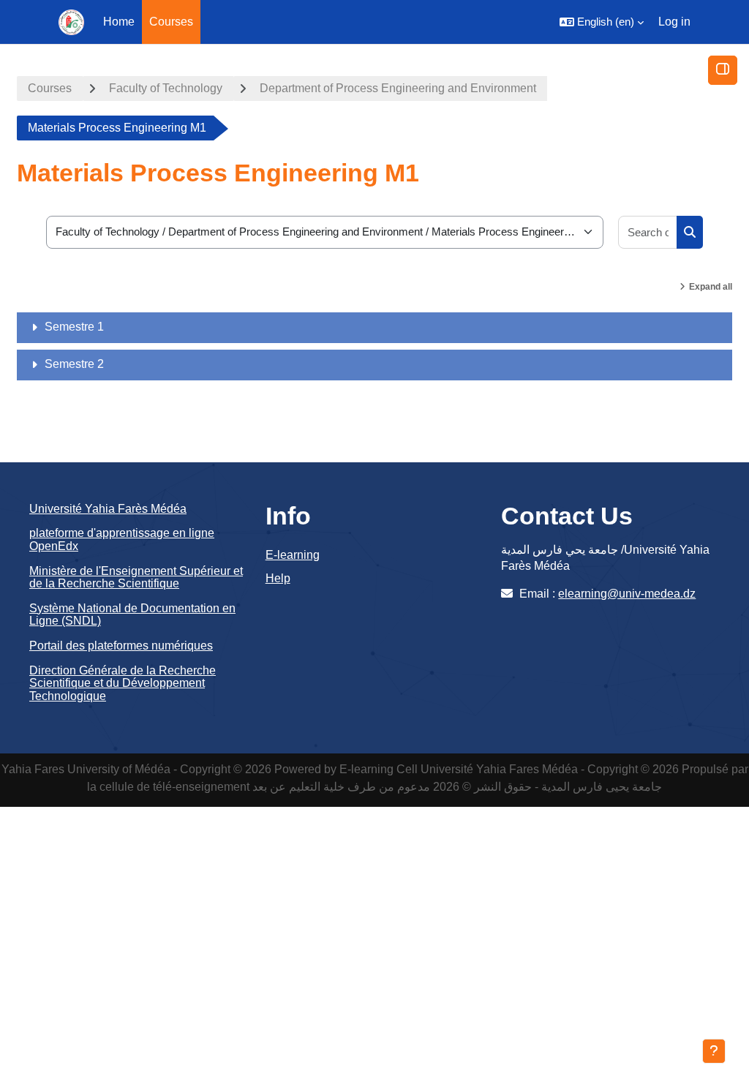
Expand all (710, 287)
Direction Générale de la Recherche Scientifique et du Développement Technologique (122, 683)
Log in (674, 21)
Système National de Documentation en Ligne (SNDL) (132, 615)
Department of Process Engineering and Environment (398, 88)
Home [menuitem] (119, 21)
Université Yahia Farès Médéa (108, 509)
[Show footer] (714, 1051)
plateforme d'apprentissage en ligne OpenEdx (121, 539)
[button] (601, 22)
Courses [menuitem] (171, 21)
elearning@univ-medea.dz (627, 593)
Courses (50, 88)
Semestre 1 (74, 326)
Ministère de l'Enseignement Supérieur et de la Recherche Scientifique (136, 577)
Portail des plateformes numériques (121, 645)
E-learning (293, 555)
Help (278, 578)
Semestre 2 (74, 364)
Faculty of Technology (165, 88)
